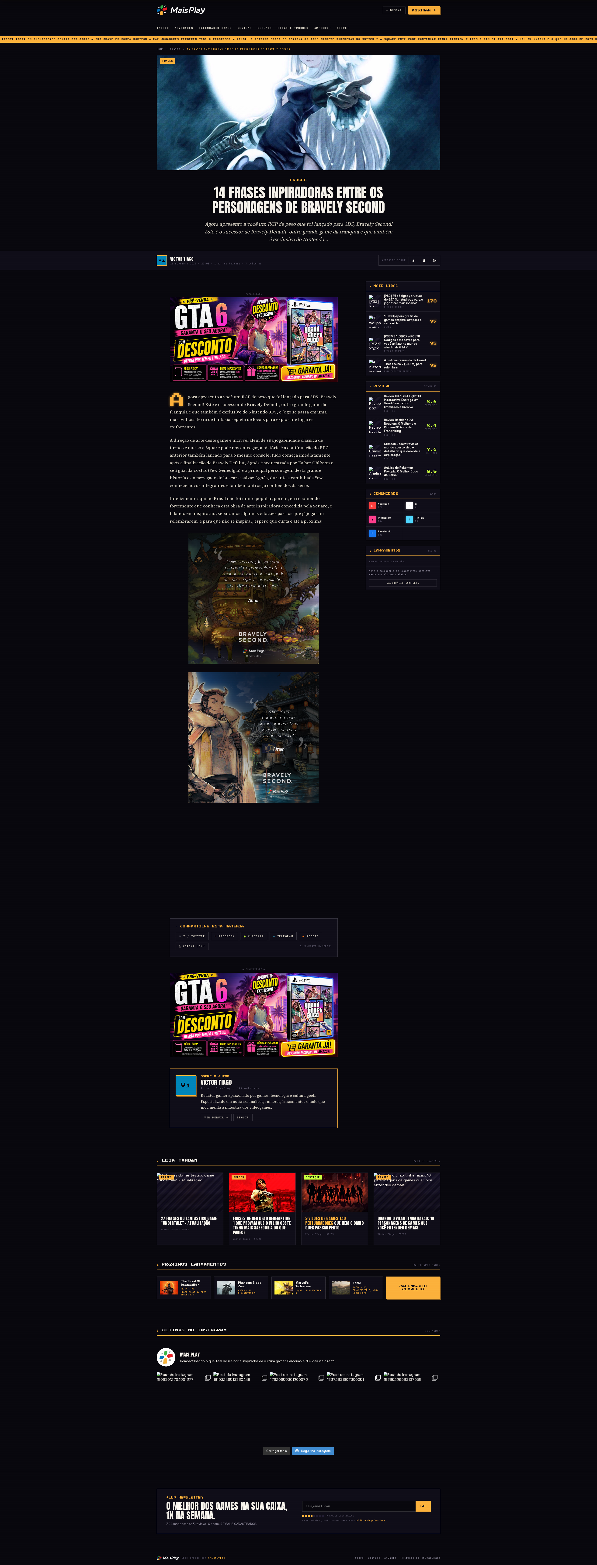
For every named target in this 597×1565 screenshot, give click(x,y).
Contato (374, 1557)
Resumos (265, 28)
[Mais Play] (181, 10)
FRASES (175, 49)
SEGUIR (243, 1117)
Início (163, 28)
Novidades (184, 28)
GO (423, 1506)
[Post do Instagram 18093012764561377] (185, 1407)
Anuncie (390, 1557)
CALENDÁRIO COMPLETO (403, 582)
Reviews (245, 28)
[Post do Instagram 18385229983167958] (412, 1407)
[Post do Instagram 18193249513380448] (241, 1407)
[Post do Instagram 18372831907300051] (355, 1407)
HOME (160, 49)
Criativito (216, 1557)
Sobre (342, 28)
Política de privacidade (420, 1557)
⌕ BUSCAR (394, 10)
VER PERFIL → (216, 1117)
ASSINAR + (424, 10)
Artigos (321, 28)
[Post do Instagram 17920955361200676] (298, 1407)
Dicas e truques (293, 28)
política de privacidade (370, 1520)
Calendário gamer (215, 28)
